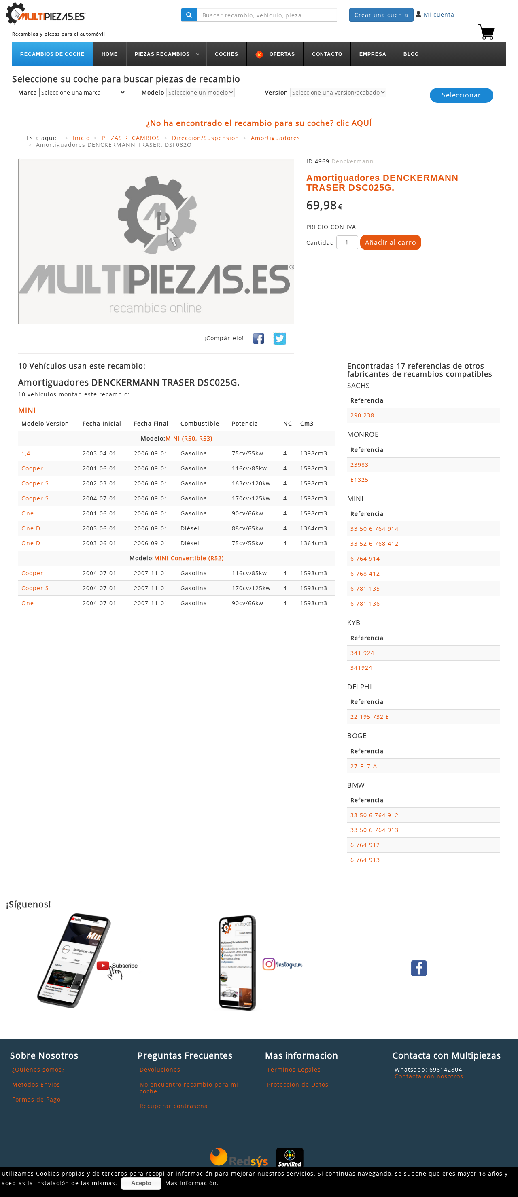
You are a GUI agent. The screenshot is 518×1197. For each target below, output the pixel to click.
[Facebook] (258, 338)
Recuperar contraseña (174, 1106)
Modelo (153, 92)
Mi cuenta (439, 14)
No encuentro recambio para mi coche (189, 1087)
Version (276, 92)
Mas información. (192, 1183)
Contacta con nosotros (429, 1076)
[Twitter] (279, 338)
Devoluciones (160, 1069)
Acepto (141, 1183)
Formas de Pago (36, 1099)
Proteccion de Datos (298, 1084)
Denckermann (352, 161)
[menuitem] (52, 54)
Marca (27, 92)
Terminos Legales (294, 1069)
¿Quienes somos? (38, 1069)
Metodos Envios (36, 1084)
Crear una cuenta (381, 15)
